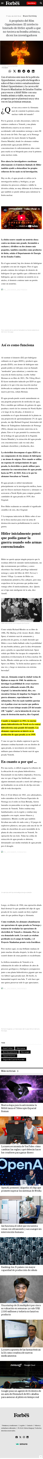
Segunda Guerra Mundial (13, 1059)
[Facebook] (19, 71)
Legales (22, 1425)
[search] (41, 3)
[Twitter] (14, 71)
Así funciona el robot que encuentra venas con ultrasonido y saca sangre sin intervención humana (21, 1229)
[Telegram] (28, 71)
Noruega (25, 1052)
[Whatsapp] (10, 71)
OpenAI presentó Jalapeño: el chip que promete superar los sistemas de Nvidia (21, 1189)
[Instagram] (24, 1437)
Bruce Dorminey (30, 16)
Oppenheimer (9, 1056)
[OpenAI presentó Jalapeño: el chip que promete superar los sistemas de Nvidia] (21, 1171)
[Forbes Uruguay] (12, 3)
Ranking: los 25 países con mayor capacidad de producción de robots (19, 1268)
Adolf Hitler (8, 1048)
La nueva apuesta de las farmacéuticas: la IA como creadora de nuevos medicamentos (21, 1353)
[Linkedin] (33, 71)
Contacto (30, 1425)
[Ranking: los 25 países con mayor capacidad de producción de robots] (21, 1251)
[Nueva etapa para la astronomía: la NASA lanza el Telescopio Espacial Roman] (21, 1089)
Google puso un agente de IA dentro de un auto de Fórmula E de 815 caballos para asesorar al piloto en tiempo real (21, 1394)
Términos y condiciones (9, 1425)
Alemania (21, 1048)
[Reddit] (23, 71)
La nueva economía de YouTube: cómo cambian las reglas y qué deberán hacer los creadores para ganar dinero (21, 1149)
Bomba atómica (10, 1052)
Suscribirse (31, 3)
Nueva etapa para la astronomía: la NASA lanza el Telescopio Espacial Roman (19, 1108)
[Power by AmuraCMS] (21, 1444)
